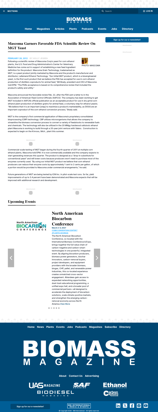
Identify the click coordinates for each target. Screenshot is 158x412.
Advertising (92, 375)
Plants (73, 28)
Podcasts (87, 28)
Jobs (114, 28)
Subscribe (111, 326)
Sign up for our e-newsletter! (127, 39)
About (62, 375)
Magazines (43, 28)
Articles (59, 28)
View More (65, 304)
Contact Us (75, 375)
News (40, 326)
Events (102, 28)
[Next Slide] (97, 258)
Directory (127, 28)
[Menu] (3, 11)
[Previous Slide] (11, 258)
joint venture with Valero (69, 128)
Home (28, 28)
